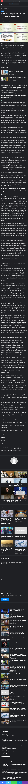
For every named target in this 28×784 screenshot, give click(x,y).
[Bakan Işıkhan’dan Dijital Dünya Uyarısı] (5, 698)
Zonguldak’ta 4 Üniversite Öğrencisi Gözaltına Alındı (7, 535)
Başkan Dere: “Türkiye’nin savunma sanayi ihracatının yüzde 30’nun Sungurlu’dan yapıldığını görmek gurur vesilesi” (7, 521)
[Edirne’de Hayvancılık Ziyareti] (5, 628)
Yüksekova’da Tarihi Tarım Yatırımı (18, 673)
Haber (8, 8)
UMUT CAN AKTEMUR (7, 19)
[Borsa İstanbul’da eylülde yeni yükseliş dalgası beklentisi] (5, 611)
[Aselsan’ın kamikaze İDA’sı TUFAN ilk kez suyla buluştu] (5, 650)
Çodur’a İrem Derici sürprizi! (16, 642)
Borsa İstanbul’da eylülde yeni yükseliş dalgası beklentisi (17, 610)
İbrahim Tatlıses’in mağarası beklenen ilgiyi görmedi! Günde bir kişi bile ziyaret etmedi (18, 656)
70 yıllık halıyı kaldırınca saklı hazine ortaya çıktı (12, 1)
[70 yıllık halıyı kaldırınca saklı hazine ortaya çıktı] (5, 622)
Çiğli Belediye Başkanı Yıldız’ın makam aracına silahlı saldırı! (17, 615)
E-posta (3, 584)
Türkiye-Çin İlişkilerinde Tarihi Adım (20, 519)
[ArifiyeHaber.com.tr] (14, 4)
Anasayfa (4, 8)
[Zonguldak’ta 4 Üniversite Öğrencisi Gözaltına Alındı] (7, 530)
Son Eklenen (14, 605)
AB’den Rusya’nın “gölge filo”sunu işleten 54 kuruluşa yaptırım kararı (7, 549)
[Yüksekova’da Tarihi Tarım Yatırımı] (5, 675)
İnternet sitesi (4, 588)
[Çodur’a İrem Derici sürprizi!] (5, 644)
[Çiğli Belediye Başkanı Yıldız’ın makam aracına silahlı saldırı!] (4, 72)
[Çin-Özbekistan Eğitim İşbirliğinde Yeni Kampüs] (5, 722)
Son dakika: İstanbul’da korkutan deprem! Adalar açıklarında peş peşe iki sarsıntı (21, 549)
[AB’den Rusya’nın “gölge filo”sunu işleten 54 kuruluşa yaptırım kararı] (7, 543)
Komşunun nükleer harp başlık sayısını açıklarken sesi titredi (17, 633)
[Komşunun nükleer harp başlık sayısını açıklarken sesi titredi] (5, 634)
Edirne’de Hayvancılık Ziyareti (17, 626)
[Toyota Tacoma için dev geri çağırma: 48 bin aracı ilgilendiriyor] (5, 704)
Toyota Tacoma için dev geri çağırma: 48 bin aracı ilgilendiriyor (18, 703)
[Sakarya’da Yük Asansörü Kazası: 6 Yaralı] (4, 79)
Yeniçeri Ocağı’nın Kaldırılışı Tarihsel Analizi (20, 535)
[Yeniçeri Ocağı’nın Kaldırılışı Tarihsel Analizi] (21, 530)
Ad (2, 579)
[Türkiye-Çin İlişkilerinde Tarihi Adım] (21, 513)
